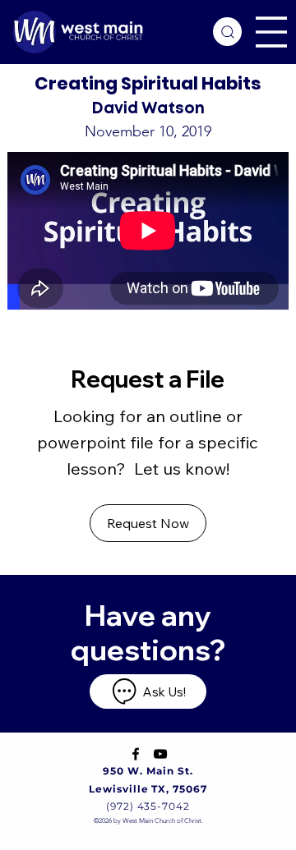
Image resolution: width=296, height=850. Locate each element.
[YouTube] (160, 754)
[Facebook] (135, 754)
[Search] (227, 31)
